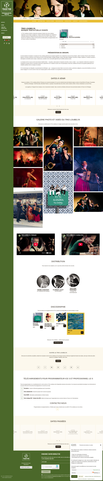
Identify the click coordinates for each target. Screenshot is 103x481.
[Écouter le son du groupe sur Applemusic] (78, 367)
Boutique (5, 37)
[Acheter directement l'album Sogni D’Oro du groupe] (64, 325)
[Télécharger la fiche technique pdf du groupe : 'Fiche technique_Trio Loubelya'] (22, 398)
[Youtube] (9, 43)
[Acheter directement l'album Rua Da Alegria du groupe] (41, 327)
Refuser (81, 476)
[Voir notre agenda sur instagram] (6, 43)
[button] (100, 445)
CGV (4, 476)
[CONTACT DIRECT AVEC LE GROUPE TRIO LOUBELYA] (57, 409)
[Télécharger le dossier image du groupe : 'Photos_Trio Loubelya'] (22, 388)
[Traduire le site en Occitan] (6, 40)
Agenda (58, 112)
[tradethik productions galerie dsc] (88, 136)
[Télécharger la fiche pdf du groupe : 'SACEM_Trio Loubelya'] (22, 395)
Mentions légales (8, 476)
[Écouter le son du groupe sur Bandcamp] (71, 367)
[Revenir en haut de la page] (29, 21)
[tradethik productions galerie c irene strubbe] (28, 137)
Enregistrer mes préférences (93, 476)
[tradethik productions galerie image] (58, 193)
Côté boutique (58, 342)
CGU (2, 476)
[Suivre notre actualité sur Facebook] (4, 43)
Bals (30, 18)
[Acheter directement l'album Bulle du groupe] (82, 332)
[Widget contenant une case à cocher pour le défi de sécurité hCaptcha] (50, 467)
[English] (8, 40)
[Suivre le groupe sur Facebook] (45, 367)
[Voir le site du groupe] (38, 367)
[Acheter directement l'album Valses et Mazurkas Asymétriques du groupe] (53, 328)
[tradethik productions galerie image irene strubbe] (88, 202)
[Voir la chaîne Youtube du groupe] (51, 367)
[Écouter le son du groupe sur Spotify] (58, 367)
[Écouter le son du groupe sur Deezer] (64, 367)
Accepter (74, 476)
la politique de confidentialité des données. (54, 476)
